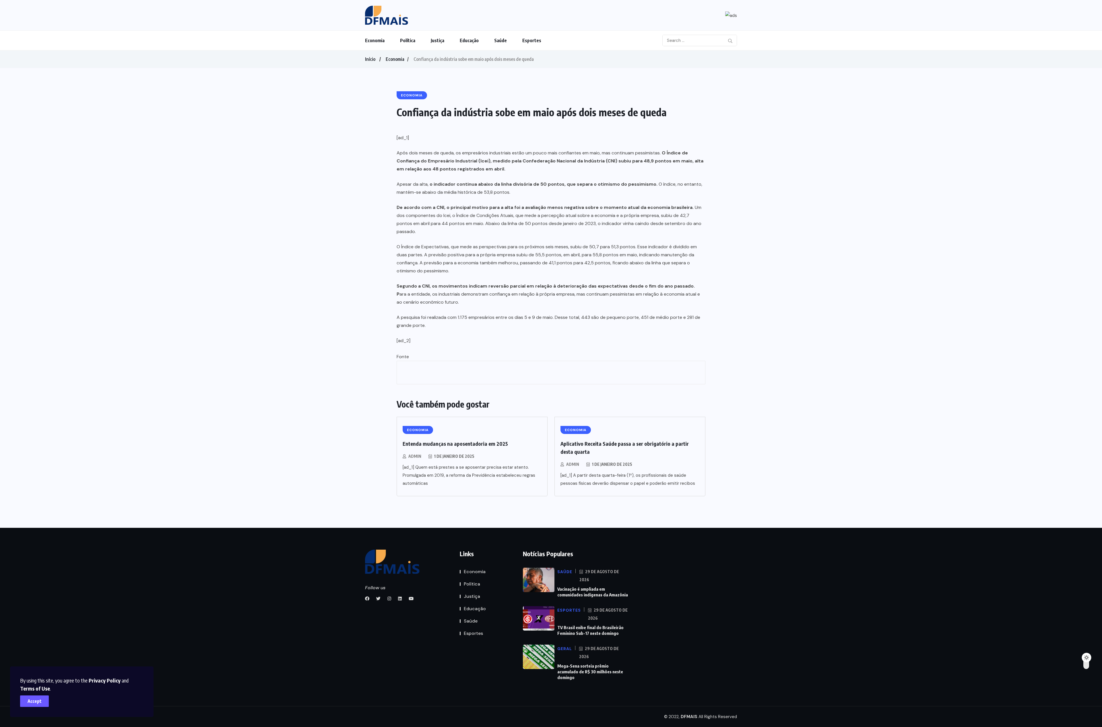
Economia (375, 40)
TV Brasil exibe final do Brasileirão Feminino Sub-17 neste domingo (590, 630)
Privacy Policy (105, 680)
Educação (469, 40)
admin (414, 456)
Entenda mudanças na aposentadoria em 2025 (455, 443)
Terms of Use (35, 688)
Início (370, 59)
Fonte (403, 357)
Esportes (531, 40)
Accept (35, 701)
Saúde (500, 40)
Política (407, 40)
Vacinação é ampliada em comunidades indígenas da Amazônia (592, 591)
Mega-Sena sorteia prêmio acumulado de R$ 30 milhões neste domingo (590, 671)
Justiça (437, 40)
